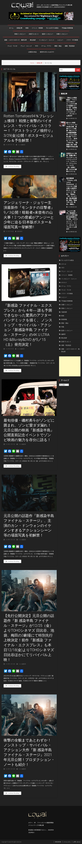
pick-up (63, 264)
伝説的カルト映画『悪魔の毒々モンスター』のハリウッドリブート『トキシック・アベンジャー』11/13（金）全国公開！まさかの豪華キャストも (71, 162)
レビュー (60, 40)
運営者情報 (58, 842)
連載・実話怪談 (70, 46)
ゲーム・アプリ (46, 46)
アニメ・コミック (26, 46)
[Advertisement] (69, 366)
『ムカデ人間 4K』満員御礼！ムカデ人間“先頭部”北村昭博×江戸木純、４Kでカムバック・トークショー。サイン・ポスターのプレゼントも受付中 (72, 220)
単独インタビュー (20, 34)
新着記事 (19, 28)
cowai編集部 (21, 145)
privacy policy (67, 842)
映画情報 (64, 319)
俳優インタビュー (62, 34)
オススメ (64, 282)
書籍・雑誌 (58, 46)
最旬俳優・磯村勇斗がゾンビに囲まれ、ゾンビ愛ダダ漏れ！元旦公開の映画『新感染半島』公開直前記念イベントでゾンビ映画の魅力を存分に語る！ (29, 430)
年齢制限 (64, 312)
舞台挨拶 (33, 40)
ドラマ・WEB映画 (72, 40)
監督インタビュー (47, 34)
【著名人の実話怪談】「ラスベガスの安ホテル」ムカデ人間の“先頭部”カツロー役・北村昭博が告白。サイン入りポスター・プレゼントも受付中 (71, 107)
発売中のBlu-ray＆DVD (47, 52)
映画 (27, 28)
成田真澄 (19, 231)
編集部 (63, 334)
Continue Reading (13, 166)
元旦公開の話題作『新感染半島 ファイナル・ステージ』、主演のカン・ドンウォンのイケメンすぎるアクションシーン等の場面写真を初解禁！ (29, 525)
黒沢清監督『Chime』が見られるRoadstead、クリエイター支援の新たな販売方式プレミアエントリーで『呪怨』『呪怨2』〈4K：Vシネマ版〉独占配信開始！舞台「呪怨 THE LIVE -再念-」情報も (71, 191)
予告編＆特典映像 (67, 28)
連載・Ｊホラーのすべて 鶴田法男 (15, 40)
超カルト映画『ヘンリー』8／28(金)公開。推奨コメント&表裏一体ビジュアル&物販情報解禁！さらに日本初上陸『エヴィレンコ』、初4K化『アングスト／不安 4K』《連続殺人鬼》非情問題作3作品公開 (72, 135)
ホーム (11, 28)
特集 (62, 327)
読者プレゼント (34, 34)
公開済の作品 (32, 52)
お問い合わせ (76, 842)
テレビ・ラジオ (12, 46)
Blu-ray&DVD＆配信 (52, 28)
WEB (36, 46)
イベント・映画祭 (37, 28)
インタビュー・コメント (46, 40)
